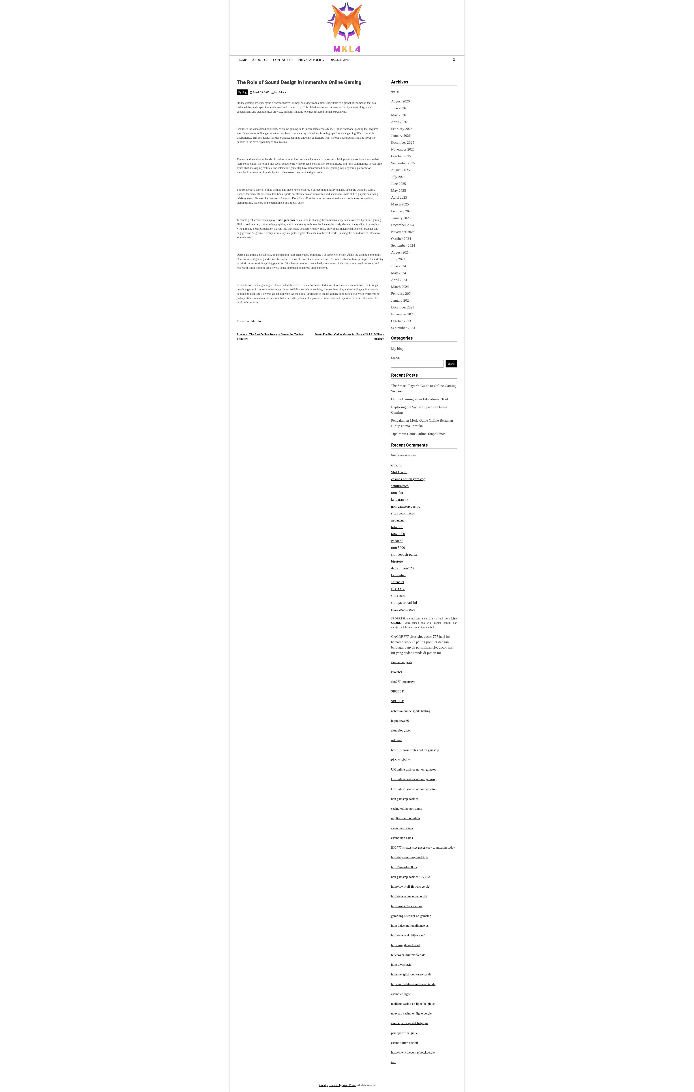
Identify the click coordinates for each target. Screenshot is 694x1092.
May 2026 (398, 115)
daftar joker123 (402, 568)
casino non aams (402, 828)
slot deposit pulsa (404, 554)
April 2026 (399, 122)
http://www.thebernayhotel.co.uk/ (413, 1052)
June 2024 (398, 266)
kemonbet (398, 575)
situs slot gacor (401, 730)
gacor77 (397, 541)
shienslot (397, 582)
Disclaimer (339, 60)
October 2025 (401, 156)
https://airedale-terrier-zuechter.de (413, 984)
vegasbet (397, 520)
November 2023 (403, 314)
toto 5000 (398, 534)
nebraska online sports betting (410, 711)
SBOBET (397, 691)
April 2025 (399, 197)
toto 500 (397, 527)
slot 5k (395, 91)
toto (393, 1062)
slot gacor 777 (427, 636)
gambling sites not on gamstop (411, 916)
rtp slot (396, 465)
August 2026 (400, 101)
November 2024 (403, 232)
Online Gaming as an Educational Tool (419, 399)
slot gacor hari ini (404, 602)
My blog (242, 92)
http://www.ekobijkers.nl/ (408, 935)
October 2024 (401, 239)
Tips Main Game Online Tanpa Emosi (419, 434)
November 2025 (403, 149)
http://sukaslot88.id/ (404, 867)
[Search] (454, 59)
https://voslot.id (401, 964)
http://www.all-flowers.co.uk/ (410, 886)
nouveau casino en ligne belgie (411, 1013)
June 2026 (398, 108)
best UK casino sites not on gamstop (415, 750)
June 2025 (398, 184)
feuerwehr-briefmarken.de (408, 955)
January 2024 (401, 300)
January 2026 (401, 136)
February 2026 (401, 129)
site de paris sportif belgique (409, 1023)
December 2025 (402, 142)
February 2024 (401, 293)
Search (395, 357)
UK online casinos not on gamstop (413, 769)
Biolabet (396, 672)
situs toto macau (403, 513)
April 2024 (399, 280)
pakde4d (396, 740)
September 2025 (403, 163)
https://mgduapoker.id (405, 945)
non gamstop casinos (404, 799)
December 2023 (402, 307)
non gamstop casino (405, 506)
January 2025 (401, 218)
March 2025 (400, 204)
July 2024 (398, 259)
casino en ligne (401, 994)
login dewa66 (400, 720)
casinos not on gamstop (408, 479)
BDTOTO (398, 589)
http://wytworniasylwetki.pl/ (409, 857)
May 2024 (398, 273)
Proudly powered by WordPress (337, 1085)
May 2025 (398, 190)
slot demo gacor (401, 662)
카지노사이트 (401, 759)
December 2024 (402, 225)
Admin (282, 92)
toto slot (397, 493)
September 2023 (403, 328)
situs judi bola (286, 220)
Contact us (283, 60)
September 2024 (403, 245)
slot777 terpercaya (403, 681)
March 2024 (400, 287)
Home (242, 60)
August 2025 (400, 170)
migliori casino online (405, 818)
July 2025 (398, 177)
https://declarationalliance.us (410, 925)
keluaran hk (399, 499)
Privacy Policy (311, 60)
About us (260, 60)
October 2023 (401, 321)
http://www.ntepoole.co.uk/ (409, 896)
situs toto (398, 596)
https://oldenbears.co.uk (406, 906)
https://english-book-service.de (411, 974)
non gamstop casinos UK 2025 (411, 877)
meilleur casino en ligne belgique (413, 1003)
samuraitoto (400, 486)
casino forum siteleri (404, 1042)
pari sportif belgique (404, 1033)
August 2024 (400, 252)
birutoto (397, 561)
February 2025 (401, 211)
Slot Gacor (399, 472)
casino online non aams (406, 808)
